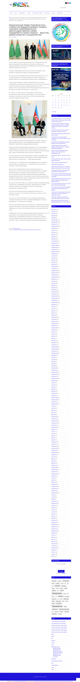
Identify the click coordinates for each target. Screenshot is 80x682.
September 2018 (54, 404)
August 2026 (53, 209)
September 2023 (54, 277)
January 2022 (54, 319)
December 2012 (54, 524)
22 (55, 105)
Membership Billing (56, 648)
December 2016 (54, 446)
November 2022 (54, 298)
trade (57, 590)
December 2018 (54, 397)
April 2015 (53, 482)
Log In (52, 644)
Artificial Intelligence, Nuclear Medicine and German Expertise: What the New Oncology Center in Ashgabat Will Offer (61, 180)
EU (65, 583)
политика (61, 611)
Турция (65, 606)
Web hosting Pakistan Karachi (46, 681)
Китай (53, 601)
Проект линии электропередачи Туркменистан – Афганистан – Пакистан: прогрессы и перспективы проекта (60, 193)
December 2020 (54, 346)
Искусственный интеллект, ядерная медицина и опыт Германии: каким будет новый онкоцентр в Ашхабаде (61, 175)
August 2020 (53, 355)
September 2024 (54, 251)
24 (61, 105)
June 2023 (53, 283)
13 (69, 100)
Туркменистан (38, 229)
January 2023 (54, 294)
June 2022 (53, 308)
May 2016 (53, 459)
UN (67, 593)
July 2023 (53, 281)
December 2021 (54, 321)
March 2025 (53, 239)
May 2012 (53, 537)
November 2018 (54, 399)
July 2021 (53, 332)
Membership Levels (57, 655)
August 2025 (53, 228)
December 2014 (54, 486)
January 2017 (54, 444)
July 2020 (53, 357)
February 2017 (54, 442)
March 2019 (53, 391)
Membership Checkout (57, 651)
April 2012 (53, 539)
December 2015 (54, 467)
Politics (61, 588)
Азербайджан (16, 229)
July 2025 (53, 230)
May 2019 (53, 387)
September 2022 (54, 302)
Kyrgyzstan (64, 585)
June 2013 (53, 511)
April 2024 (53, 262)
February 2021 (54, 342)
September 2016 (54, 452)
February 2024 (54, 266)
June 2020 (53, 359)
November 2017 (54, 423)
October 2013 (54, 505)
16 (58, 102)
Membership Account (55, 646)
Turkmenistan (57, 593)
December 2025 (54, 219)
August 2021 (53, 329)
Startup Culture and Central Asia (57, 164)
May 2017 (53, 435)
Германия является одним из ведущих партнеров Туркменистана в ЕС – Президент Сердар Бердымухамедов (60, 147)
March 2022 (53, 315)
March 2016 (53, 463)
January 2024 (54, 268)
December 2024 (54, 245)
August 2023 (53, 279)
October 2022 (54, 300)
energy (62, 583)
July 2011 (53, 552)
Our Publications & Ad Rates (56, 661)
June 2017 (53, 433)
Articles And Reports (16, 228)
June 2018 (53, 408)
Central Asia (66, 581)
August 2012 (53, 533)
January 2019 (54, 395)
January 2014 (54, 501)
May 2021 (53, 336)
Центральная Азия (64, 609)
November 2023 (54, 272)
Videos (52, 667)
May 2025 (53, 234)
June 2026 (53, 213)
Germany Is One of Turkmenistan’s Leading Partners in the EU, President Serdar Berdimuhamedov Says (59, 152)
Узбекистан (55, 609)
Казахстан (66, 599)
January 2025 (54, 243)
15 (55, 102)
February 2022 (54, 317)
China (53, 583)
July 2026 (53, 211)
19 (66, 102)
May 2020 (53, 361)
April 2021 (53, 338)
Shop (52, 663)
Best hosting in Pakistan (68, 681)
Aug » (55, 111)
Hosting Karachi (37, 681)
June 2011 (53, 554)
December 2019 (54, 372)
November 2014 (54, 488)
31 (61, 107)
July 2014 (53, 494)
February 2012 (54, 543)
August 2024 (53, 253)
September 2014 (54, 492)
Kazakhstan (57, 586)
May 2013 (53, 514)
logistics (53, 588)
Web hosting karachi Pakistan (57, 681)
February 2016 (54, 465)
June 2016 (53, 456)
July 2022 (53, 306)
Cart (52, 638)
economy (57, 583)
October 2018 (54, 401)
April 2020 (53, 363)
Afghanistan (54, 581)
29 (55, 107)
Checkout (53, 640)
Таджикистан (58, 603)
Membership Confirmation (58, 652)
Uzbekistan (60, 596)
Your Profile (55, 656)
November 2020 (54, 349)
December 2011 (54, 547)
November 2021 (54, 323)
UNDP (53, 596)
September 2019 (54, 378)
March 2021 (53, 340)
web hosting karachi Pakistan (20, 681)
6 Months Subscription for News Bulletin (59, 630)
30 (58, 107)
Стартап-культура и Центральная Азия (59, 162)
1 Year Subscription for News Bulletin (58, 621)
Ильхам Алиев (32, 229)
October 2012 (54, 528)
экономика (54, 613)
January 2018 (54, 418)
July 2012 (53, 535)
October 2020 (54, 351)
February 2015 (54, 484)
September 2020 (54, 353)
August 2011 (53, 550)
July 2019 (53, 382)
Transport (62, 590)
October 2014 (54, 490)
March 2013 (53, 518)
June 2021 (53, 334)
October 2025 (54, 224)
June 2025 (53, 232)
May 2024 (53, 260)
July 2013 (53, 509)
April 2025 (53, 236)
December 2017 (54, 420)
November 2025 (54, 222)
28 (52, 107)
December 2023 (54, 270)
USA (56, 596)
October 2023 (54, 274)
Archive (52, 636)
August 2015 (53, 475)
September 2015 (54, 473)
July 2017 (53, 431)
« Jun (52, 111)
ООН (63, 601)
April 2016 (53, 461)
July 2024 (53, 255)
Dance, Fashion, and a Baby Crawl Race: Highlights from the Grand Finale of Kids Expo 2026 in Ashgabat (60, 189)
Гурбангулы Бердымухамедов (24, 229)
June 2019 (53, 384)
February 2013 (54, 520)
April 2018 (53, 412)
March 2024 (53, 264)
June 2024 (53, 258)
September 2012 (54, 530)
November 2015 (54, 469)
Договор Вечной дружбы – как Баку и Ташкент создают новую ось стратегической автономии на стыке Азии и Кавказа (61, 120)
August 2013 (53, 507)
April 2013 (53, 516)
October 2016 (54, 450)
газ (52, 611)
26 (66, 105)
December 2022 (54, 296)
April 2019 (53, 389)
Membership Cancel (57, 649)
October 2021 (54, 325)
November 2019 (54, 374)
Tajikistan (54, 590)
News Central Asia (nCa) (19, 4)
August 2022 (53, 304)
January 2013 (54, 522)
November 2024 (54, 247)
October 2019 (54, 376)
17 (61, 102)
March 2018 (53, 414)
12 (66, 100)
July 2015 (53, 478)
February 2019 (54, 393)
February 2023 (54, 291)
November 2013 (54, 503)
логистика (56, 611)
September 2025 (54, 226)
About (52, 634)
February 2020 (54, 368)
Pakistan (57, 588)
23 (58, 105)
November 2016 (54, 448)
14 (52, 102)
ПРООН (67, 601)
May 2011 (53, 556)
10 (61, 100)
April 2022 (53, 313)
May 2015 (53, 480)
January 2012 (54, 545)
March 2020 (53, 365)
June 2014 (53, 497)
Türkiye (64, 593)
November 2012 (54, 526)
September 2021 (54, 327)
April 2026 (53, 217)
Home (10, 17)
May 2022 (53, 310)
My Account (53, 658)
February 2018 (54, 416)
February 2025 (54, 241)
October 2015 (54, 471)
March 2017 (53, 439)
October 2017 (54, 425)
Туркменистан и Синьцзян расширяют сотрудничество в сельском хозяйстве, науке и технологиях (61, 138)
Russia (65, 588)
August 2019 (53, 380)
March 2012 (53, 541)
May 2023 (53, 285)
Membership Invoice (57, 653)
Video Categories (54, 665)
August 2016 (53, 454)
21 (52, 105)
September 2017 (54, 427)
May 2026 (53, 215)
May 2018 (53, 410)
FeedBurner (63, 573)
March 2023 (53, 289)
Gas (67, 583)
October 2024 (54, 249)
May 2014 (53, 499)
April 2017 (53, 437)
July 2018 (53, 406)
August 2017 (53, 429)
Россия (53, 603)
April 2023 (53, 287)
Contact (52, 642)
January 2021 (54, 344)
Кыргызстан (58, 601)
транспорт (67, 611)
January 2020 (54, 370)
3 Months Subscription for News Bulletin (59, 625)
